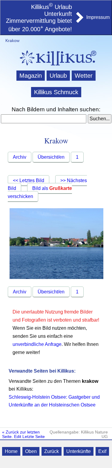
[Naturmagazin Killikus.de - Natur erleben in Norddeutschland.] (56, 66)
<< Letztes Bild (28, 180)
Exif (102, 451)
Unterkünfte (78, 451)
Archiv (19, 157)
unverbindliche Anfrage (37, 344)
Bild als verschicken (40, 192)
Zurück (51, 451)
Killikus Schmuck (56, 92)
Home (11, 451)
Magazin (30, 75)
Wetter (84, 75)
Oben (31, 451)
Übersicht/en (51, 157)
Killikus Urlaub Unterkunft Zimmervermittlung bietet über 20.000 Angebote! (39, 18)
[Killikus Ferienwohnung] (79, 21)
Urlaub (58, 75)
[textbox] (44, 118)
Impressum (98, 17)
